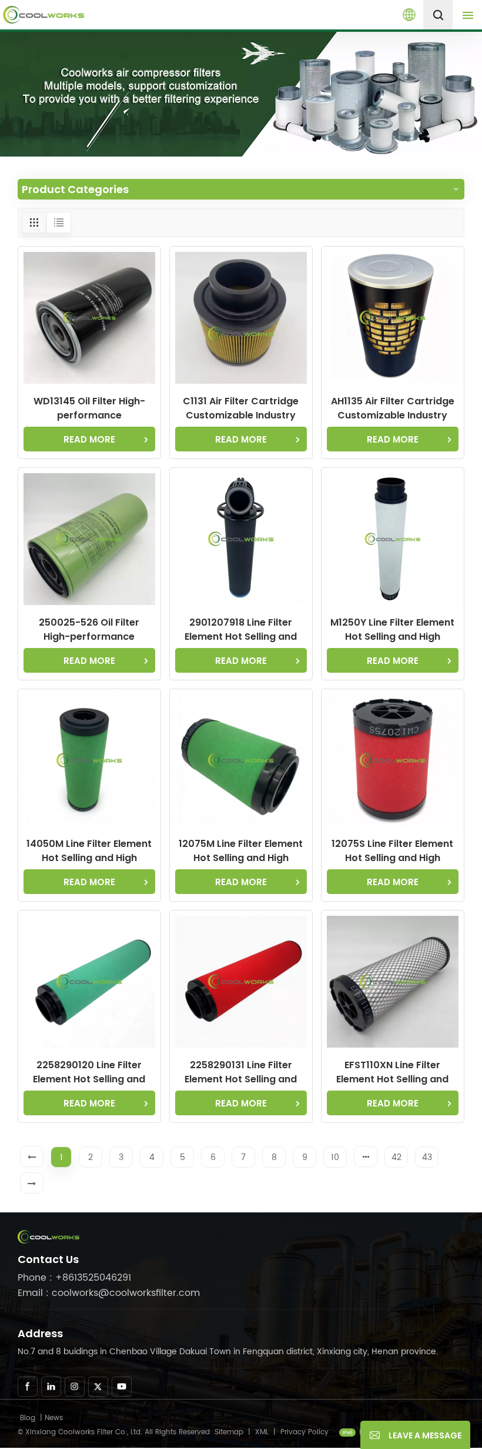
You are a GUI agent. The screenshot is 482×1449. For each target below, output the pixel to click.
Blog (27, 1418)
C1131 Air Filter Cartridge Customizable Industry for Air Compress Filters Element (241, 408)
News (54, 1418)
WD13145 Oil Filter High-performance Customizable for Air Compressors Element (89, 408)
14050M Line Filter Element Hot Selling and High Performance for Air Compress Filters (89, 851)
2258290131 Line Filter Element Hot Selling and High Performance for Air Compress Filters (241, 1072)
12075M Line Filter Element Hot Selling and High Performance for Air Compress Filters (241, 851)
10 (335, 1157)
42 (396, 1157)
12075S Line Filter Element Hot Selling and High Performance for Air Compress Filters (392, 851)
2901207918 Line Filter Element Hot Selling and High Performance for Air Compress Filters (241, 630)
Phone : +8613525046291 (74, 1277)
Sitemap (229, 1432)
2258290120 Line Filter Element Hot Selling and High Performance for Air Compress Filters (89, 1072)
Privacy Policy (304, 1432)
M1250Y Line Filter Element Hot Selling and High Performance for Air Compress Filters (392, 630)
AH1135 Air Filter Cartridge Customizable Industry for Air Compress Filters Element (392, 408)
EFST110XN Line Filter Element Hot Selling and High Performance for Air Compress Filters (393, 1072)
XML (262, 1432)
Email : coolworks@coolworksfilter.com (109, 1293)
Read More (89, 439)
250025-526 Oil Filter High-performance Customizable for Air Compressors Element (89, 630)
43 (427, 1157)
